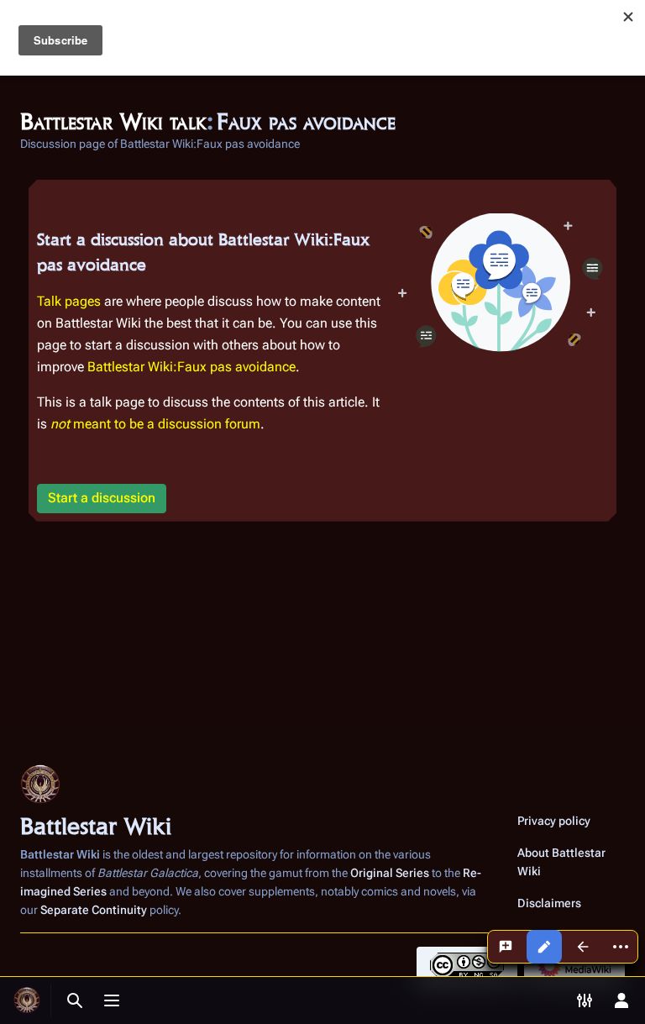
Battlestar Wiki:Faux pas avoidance (191, 367)
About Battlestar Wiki (561, 862)
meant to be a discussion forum (155, 424)
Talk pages (69, 301)
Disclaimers (549, 903)
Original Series (389, 873)
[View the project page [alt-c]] (582, 947)
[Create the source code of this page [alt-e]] (544, 947)
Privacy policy (553, 820)
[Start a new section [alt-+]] (505, 947)
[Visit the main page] (27, 1000)
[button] (101, 498)
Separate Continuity (93, 909)
